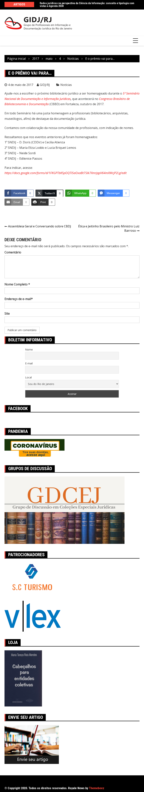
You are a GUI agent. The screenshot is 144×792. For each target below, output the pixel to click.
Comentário (12, 252)
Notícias (66, 85)
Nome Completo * (17, 284)
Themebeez (96, 788)
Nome (29, 349)
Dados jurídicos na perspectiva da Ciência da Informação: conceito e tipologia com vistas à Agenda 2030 (87, 4)
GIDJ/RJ (45, 85)
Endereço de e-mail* (18, 299)
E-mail (29, 363)
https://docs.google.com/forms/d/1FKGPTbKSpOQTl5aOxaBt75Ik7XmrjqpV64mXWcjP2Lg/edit (65, 173)
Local (28, 377)
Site (7, 313)
